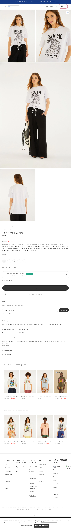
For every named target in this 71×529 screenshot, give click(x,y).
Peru (54, 480)
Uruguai (55, 483)
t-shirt (15, 226)
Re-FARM (41, 481)
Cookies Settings (27, 525)
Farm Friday (8, 488)
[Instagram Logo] (60, 460)
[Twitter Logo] (57, 460)
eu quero (35, 288)
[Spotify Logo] (66, 460)
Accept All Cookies (41, 525)
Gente (40, 467)
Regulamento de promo (33, 487)
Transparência (42, 478)
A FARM (7, 464)
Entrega (31, 474)
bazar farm (8, 226)
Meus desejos (17, 472)
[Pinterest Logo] (62, 460)
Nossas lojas (8, 471)
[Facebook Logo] (55, 460)
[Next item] (67, 381)
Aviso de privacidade (32, 495)
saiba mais (5, 345)
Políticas (31, 491)
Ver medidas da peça (9, 267)
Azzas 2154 (7, 481)
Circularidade (42, 464)
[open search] (44, 6)
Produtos (31, 483)
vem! (57, 1)
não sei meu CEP (6, 314)
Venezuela (56, 490)
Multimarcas (8, 485)
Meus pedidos (18, 467)
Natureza (41, 474)
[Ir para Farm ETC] (62, 6)
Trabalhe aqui (8, 474)
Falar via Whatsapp (25, 467)
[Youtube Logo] (64, 460)
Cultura (41, 471)
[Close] (68, 520)
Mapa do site (36, 515)
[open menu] (5, 6)
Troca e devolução (32, 470)
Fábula (6, 492)
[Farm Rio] (14, 7)
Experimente (6, 280)
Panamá (55, 494)
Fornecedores (42, 485)
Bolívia (55, 487)
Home (1, 226)
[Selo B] (59, 472)
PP (4, 261)
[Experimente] (68, 12)
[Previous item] (3, 381)
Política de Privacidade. (49, 522)
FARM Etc (7, 467)
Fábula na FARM (9, 478)
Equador (55, 497)
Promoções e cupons (32, 479)
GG (24, 261)
